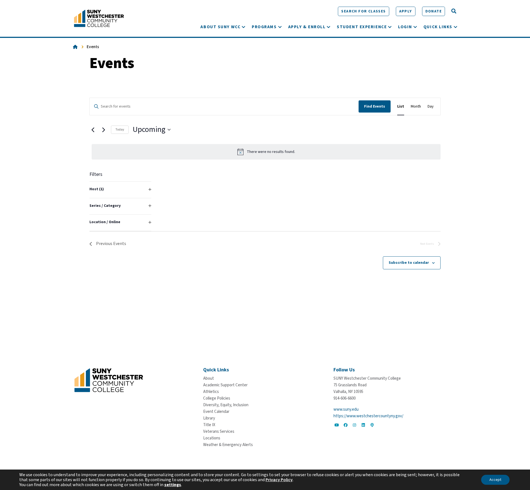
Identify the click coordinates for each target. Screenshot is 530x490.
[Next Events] (103, 129)
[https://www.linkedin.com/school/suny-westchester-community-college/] (363, 425)
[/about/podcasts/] (372, 425)
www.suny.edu (346, 409)
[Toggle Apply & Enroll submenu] (328, 27)
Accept (495, 480)
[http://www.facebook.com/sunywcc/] (345, 425)
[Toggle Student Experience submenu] (389, 27)
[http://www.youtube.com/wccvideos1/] (336, 425)
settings (172, 484)
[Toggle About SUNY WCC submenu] (243, 27)
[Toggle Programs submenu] (280, 27)
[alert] (266, 152)
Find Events (374, 106)
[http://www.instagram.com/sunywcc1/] (354, 425)
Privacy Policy (279, 480)
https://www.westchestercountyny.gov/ (368, 416)
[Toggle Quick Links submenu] (455, 27)
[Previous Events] (92, 129)
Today (119, 129)
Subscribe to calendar (409, 262)
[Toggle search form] (454, 11)
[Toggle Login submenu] (415, 27)
